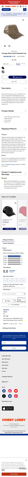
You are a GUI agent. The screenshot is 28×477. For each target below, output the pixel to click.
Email (4, 343)
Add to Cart (18, 77)
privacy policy (8, 432)
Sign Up (14, 348)
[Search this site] (24, 9)
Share (13, 81)
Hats (25, 13)
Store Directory (6, 359)
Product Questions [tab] (8, 243)
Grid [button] (18, 64)
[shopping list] (23, 6)
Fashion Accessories (17, 13)
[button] (3, 67)
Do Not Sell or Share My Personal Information (14, 425)
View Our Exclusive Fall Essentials (14, 2)
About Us (4, 381)
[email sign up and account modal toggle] (20, 6)
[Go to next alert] (24, 2)
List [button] (23, 64)
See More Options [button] (9, 228)
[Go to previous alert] (3, 2)
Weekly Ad (6, 9)
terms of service (16, 432)
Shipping (8, 164)
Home (3, 13)
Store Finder (5, 365)
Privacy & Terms (14, 427)
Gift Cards (4, 368)
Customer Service (7, 376)
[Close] (26, 460)
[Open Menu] (3, 6)
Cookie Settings (14, 474)
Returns (14, 164)
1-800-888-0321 (6, 356)
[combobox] (17, 9)
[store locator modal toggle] (18, 6)
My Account (5, 362)
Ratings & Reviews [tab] (8, 239)
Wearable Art (9, 13)
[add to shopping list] (23, 20)
